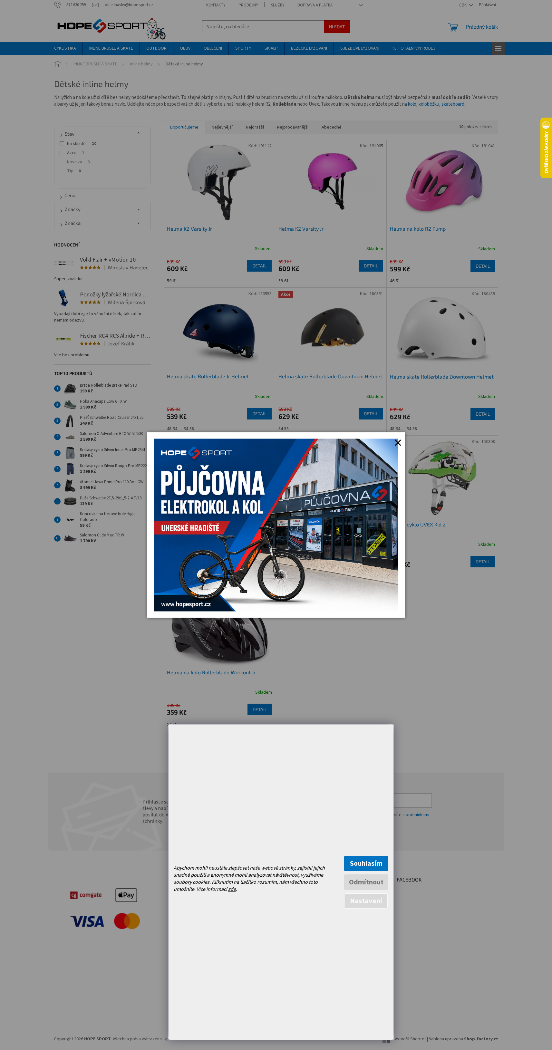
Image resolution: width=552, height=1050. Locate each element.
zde (232, 889)
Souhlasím (366, 863)
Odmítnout (366, 882)
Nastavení (366, 901)
